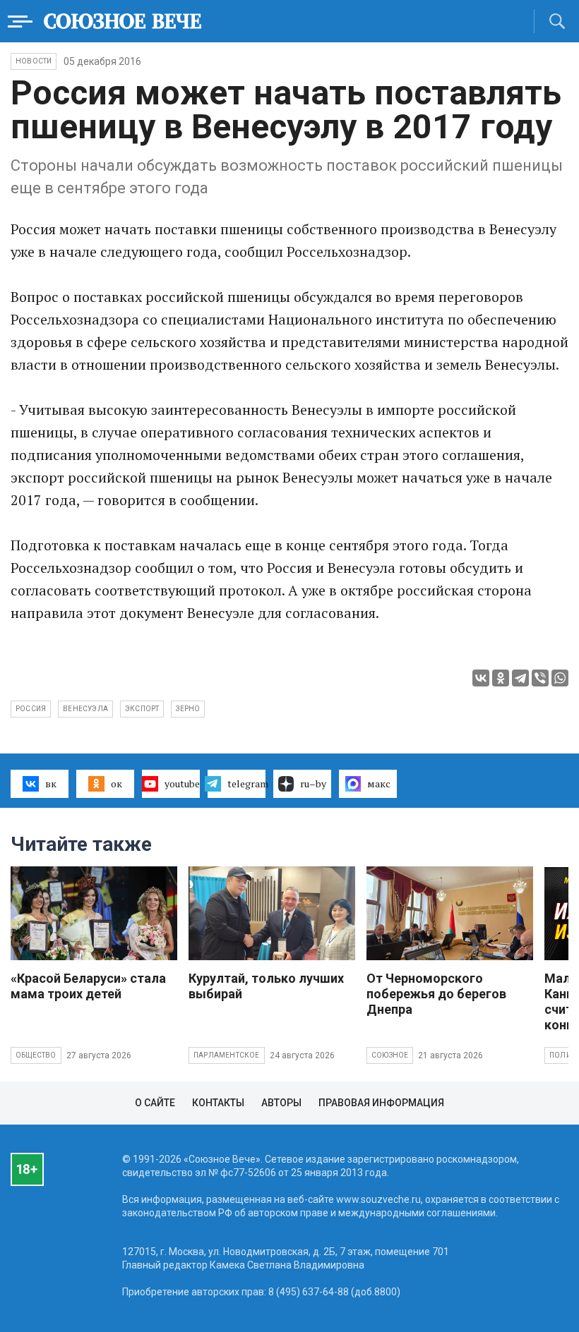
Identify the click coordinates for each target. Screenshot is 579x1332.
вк (50, 783)
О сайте (155, 1102)
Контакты (218, 1102)
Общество (36, 1055)
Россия (31, 709)
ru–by (313, 783)
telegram (246, 783)
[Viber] (540, 678)
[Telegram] (520, 678)
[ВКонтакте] (480, 678)
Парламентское (226, 1055)
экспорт (142, 709)
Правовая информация (381, 1102)
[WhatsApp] (559, 678)
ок (116, 783)
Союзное (389, 1055)
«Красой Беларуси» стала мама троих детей (88, 986)
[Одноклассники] (500, 678)
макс (378, 783)
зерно (188, 709)
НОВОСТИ (34, 61)
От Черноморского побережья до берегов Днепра (436, 994)
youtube (182, 783)
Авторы (281, 1102)
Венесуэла (85, 709)
